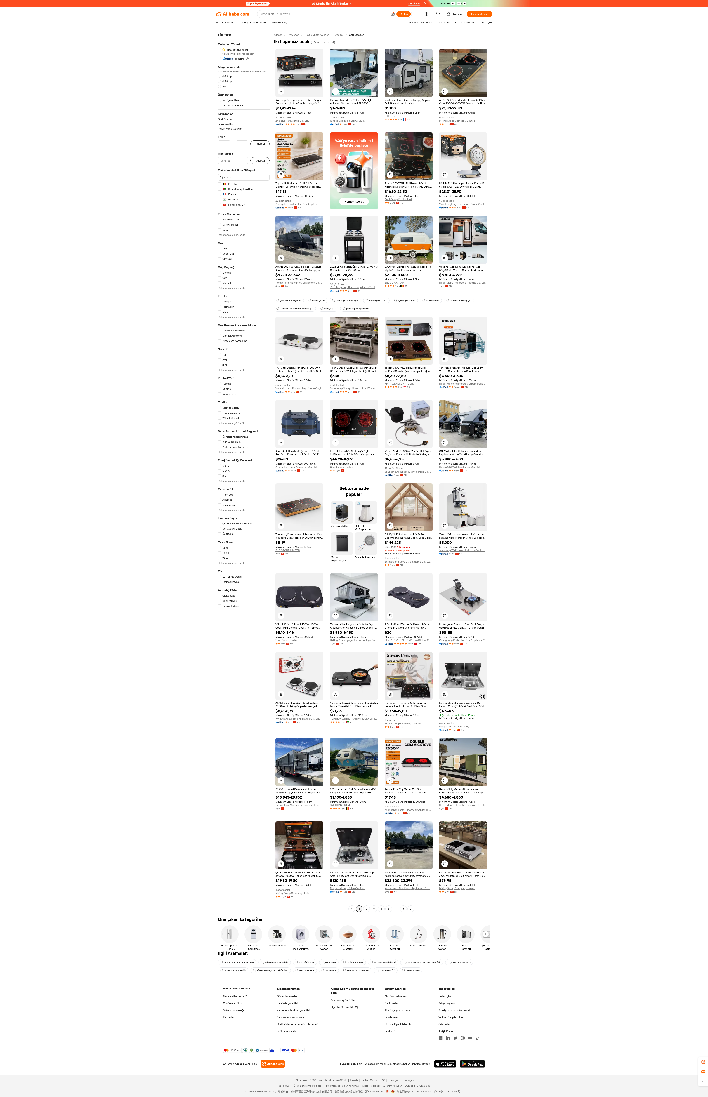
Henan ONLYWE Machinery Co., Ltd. (459, 466)
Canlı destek (392, 1003)
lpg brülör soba (307, 962)
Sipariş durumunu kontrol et (454, 1010)
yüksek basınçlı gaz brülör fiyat (272, 970)
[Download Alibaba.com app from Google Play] (472, 1064)
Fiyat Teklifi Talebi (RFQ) (344, 1007)
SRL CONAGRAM (394, 282)
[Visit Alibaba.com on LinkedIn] (448, 1038)
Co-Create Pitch (232, 1003)
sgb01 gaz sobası (406, 300)
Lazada (354, 1080)
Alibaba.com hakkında (236, 988)
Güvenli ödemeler (287, 996)
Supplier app (348, 1063)
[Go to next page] (410, 908)
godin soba (330, 970)
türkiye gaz (330, 308)
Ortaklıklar (444, 1024)
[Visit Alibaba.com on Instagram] (463, 1038)
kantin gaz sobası (378, 300)
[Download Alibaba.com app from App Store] (445, 1064)
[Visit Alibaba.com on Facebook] (440, 1038)
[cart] (438, 14)
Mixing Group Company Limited (457, 120)
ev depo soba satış (461, 962)
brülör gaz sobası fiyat (347, 300)
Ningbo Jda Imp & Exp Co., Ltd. (347, 120)
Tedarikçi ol (444, 996)
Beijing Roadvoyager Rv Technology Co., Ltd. (354, 640)
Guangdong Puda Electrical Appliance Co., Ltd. (463, 640)
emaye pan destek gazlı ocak (239, 962)
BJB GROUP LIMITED (287, 550)
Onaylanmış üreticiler (343, 1000)
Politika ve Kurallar (287, 1031)
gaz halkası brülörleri (385, 962)
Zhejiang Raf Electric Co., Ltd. (292, 120)
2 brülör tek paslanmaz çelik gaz (296, 308)
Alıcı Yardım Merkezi (396, 996)
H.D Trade (390, 115)
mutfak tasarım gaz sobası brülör (423, 962)
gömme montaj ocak (290, 300)
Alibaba (278, 34)
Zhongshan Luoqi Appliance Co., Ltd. (296, 466)
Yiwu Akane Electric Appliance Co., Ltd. (297, 718)
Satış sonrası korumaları (290, 1017)
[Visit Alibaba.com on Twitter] (455, 1038)
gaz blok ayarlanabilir (235, 970)
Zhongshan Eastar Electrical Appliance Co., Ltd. (299, 204)
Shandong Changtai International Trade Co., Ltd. (354, 388)
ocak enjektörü (387, 970)
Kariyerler (228, 1017)
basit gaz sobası (355, 962)
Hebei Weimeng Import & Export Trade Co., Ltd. (463, 383)
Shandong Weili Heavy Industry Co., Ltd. (462, 550)
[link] (703, 1062)
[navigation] (244, 472)
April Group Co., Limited (398, 199)
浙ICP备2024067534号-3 (448, 1091)
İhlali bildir (390, 1031)
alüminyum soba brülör (276, 962)
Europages (407, 1080)
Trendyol (393, 1080)
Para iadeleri (391, 1017)
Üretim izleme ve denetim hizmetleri (297, 1024)
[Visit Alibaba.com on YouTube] (470, 1038)
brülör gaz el (318, 300)
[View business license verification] (387, 1091)
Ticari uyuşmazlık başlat (398, 1010)
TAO (382, 1080)
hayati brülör (432, 300)
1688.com (316, 1080)
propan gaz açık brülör (357, 308)
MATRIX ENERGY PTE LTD (399, 383)
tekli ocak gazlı (306, 970)
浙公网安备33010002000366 (414, 1091)
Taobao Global (369, 1080)
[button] (393, 14)
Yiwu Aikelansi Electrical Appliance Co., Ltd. (299, 388)
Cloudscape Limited (341, 466)
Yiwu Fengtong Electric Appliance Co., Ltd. (463, 204)
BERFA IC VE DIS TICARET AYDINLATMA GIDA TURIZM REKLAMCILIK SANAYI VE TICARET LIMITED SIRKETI (409, 640)
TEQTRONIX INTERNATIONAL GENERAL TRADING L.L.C (354, 718)
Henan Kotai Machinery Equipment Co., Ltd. (299, 282)
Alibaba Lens (242, 1063)
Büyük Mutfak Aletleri (317, 34)
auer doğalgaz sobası (358, 970)
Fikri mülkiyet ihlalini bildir (399, 1024)
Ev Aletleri (293, 34)
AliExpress (301, 1080)
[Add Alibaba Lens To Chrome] (273, 1064)
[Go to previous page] (351, 908)
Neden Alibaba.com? (235, 996)
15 (403, 908)
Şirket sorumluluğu (234, 1010)
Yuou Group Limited (286, 640)
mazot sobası (413, 970)
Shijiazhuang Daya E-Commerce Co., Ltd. (408, 561)
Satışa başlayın (446, 1003)
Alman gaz (330, 962)
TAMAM (260, 143)
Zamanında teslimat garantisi (293, 1010)
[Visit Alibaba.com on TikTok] (477, 1038)
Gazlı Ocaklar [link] (356, 34)
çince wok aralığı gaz (461, 300)
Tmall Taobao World (336, 1080)
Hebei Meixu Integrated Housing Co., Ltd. (462, 282)
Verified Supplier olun (450, 1017)
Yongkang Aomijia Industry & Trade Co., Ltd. (409, 471)
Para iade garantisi (287, 1003)
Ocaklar (339, 34)
